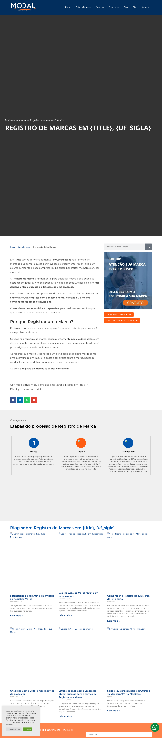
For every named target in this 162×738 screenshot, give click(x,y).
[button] (13, 400)
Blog (135, 7)
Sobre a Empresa (83, 7)
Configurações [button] (14, 729)
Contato (145, 7)
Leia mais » (16, 615)
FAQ (126, 7)
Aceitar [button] (28, 729)
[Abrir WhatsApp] (155, 731)
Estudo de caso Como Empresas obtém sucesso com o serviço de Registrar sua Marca (78, 694)
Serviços (100, 7)
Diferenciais (114, 7)
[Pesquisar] (148, 247)
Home (68, 7)
